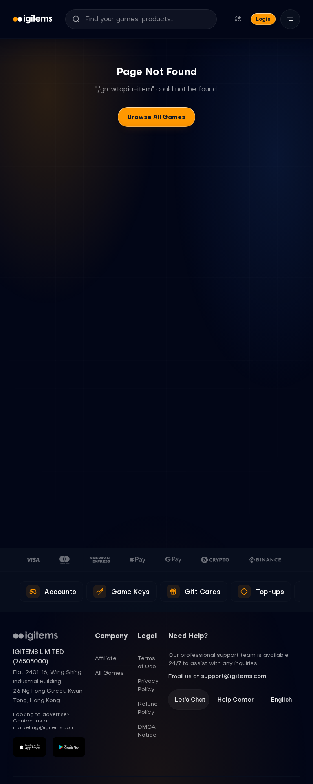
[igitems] (32, 19)
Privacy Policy (148, 685)
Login (263, 18)
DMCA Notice (147, 730)
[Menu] (290, 19)
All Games (109, 672)
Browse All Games (156, 117)
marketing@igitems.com (44, 727)
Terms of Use (147, 662)
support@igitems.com (233, 676)
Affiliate (106, 658)
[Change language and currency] (238, 19)
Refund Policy (148, 708)
